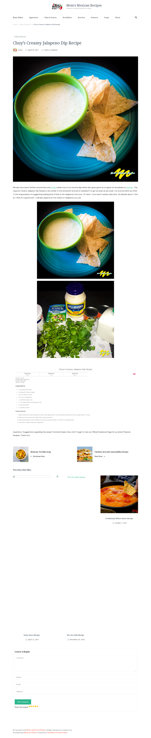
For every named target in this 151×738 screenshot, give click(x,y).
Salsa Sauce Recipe (32, 635)
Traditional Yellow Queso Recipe (119, 518)
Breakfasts (67, 17)
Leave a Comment (51, 50)
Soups (106, 17)
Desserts (94, 17)
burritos (129, 187)
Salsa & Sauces (50, 17)
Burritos (81, 17)
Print (134, 374)
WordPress (51, 732)
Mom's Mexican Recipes (84, 5)
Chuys (53, 187)
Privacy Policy (61, 732)
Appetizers (33, 17)
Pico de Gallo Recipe (75, 635)
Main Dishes (18, 17)
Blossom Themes (30, 732)
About (117, 17)
